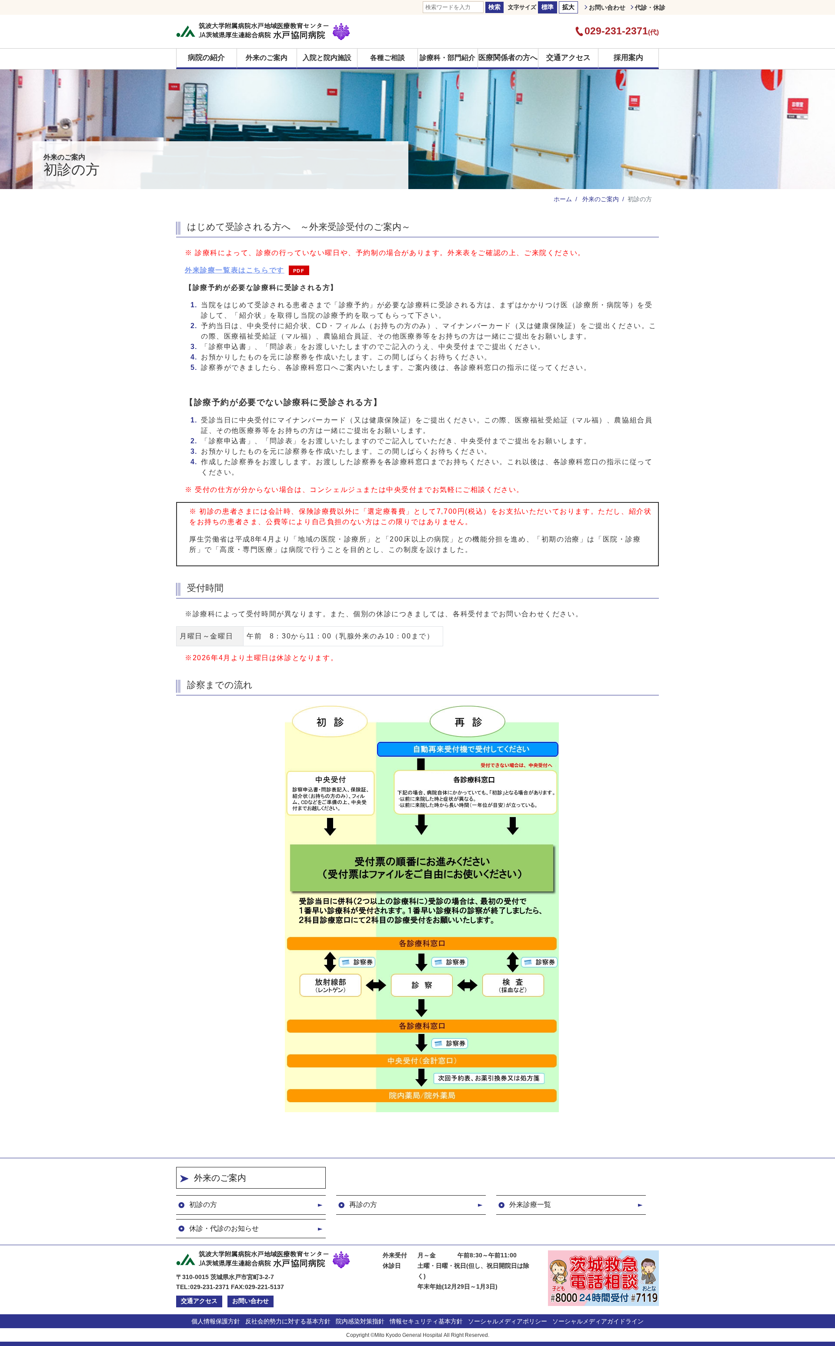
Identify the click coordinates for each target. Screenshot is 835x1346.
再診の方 (363, 1204)
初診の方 (203, 1204)
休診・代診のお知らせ (224, 1228)
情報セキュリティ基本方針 (426, 1321)
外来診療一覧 (530, 1204)
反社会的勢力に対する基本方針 (288, 1321)
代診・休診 (650, 7)
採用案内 (628, 57)
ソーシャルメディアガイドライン (598, 1321)
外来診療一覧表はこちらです (234, 270)
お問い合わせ (607, 7)
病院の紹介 (206, 57)
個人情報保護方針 (215, 1321)
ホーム (563, 199)
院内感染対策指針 (360, 1321)
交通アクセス (568, 57)
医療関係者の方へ (508, 57)
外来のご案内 (600, 199)
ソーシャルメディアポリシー (507, 1321)
